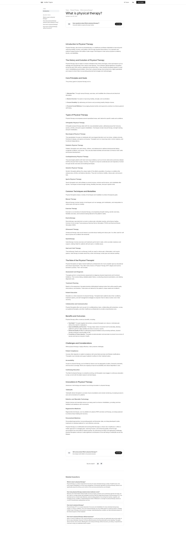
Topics (67, 10)
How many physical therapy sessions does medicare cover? (50, 21)
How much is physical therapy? (50, 24)
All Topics (126, 2)
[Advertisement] (94, 34)
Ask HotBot (141, 2)
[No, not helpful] (101, 463)
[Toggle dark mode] (133, 2)
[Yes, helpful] (97, 463)
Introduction (46, 11)
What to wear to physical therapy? (49, 18)
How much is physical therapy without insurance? (50, 27)
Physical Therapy (74, 10)
